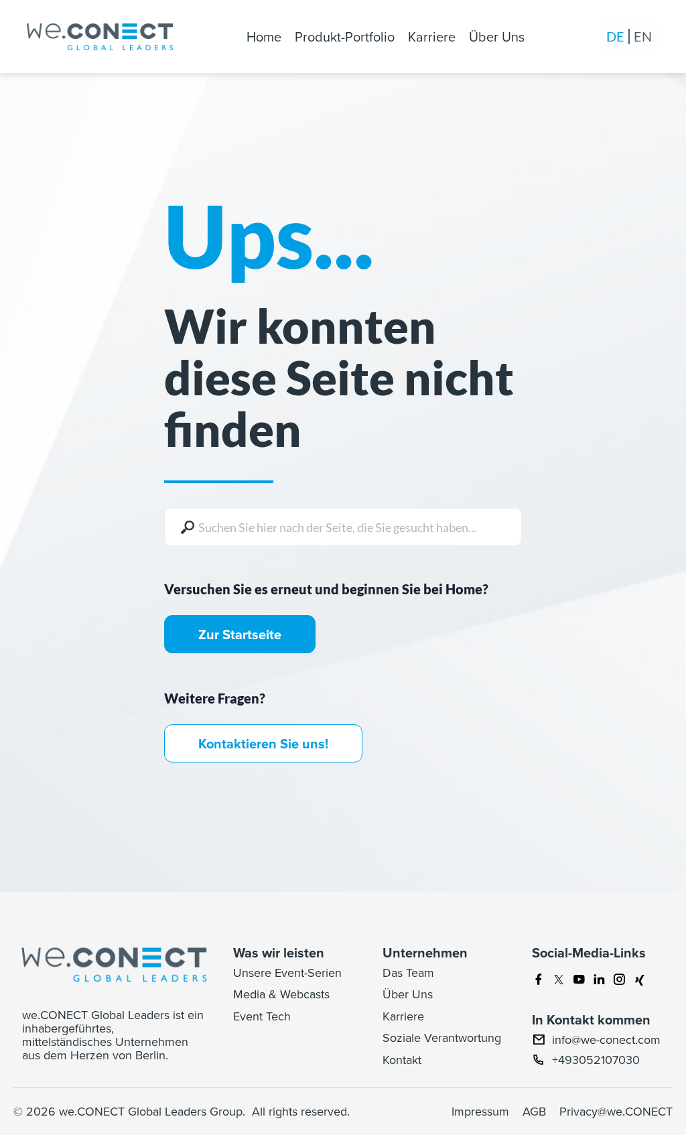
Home (264, 36)
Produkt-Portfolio (345, 36)
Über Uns (497, 36)
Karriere (432, 36)
